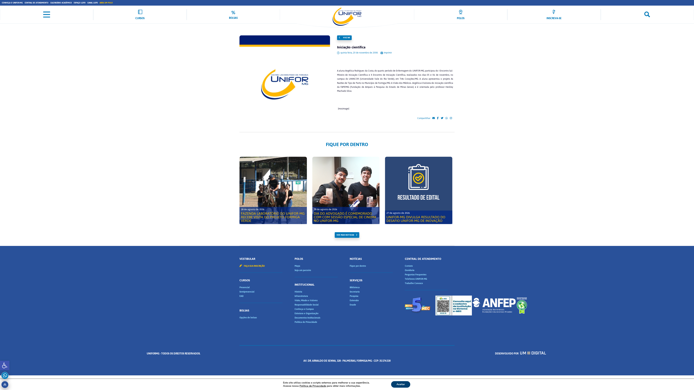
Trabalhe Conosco (414, 283)
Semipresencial (246, 292)
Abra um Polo (106, 3)
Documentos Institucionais (307, 318)
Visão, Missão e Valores (306, 300)
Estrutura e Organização (306, 313)
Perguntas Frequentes (415, 274)
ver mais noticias (345, 235)
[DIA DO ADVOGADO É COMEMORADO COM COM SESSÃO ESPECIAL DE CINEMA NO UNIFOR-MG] (346, 190)
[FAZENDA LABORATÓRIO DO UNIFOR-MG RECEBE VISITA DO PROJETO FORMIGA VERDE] (273, 190)
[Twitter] (442, 118)
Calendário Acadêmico (61, 3)
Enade (353, 305)
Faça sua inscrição (254, 266)
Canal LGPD (92, 3)
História (298, 292)
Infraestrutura (301, 296)
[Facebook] (437, 118)
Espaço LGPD (79, 3)
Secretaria (355, 292)
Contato (409, 266)
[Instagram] (451, 118)
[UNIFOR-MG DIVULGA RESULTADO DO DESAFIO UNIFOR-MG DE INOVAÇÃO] (418, 190)
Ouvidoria (409, 270)
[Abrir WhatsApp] (685, 380)
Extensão (354, 300)
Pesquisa (354, 296)
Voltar (346, 38)
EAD (241, 296)
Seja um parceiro (303, 270)
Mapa (297, 266)
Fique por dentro (358, 266)
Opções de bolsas (248, 317)
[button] (4, 365)
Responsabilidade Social (307, 305)
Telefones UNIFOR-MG (416, 279)
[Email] (434, 118)
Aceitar (401, 384)
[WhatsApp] (446, 118)
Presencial (244, 287)
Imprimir (387, 53)
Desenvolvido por (507, 353)
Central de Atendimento (36, 3)
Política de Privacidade (306, 322)
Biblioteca (355, 287)
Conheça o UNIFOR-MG (12, 3)
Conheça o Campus (304, 309)
